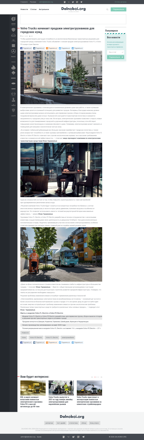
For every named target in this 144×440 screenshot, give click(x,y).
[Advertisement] (61, 358)
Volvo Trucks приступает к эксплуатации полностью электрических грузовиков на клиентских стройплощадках (89, 400)
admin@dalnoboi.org (46, 2)
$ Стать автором (120, 2)
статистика (73, 423)
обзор (84, 423)
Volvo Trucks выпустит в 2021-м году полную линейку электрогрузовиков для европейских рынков (61, 400)
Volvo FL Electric (52, 337)
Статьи (33, 9)
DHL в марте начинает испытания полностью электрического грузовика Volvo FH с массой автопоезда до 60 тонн (31, 402)
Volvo (24, 337)
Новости (24, 9)
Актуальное (44, 9)
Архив (39, 437)
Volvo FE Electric (36, 337)
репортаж (49, 423)
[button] (101, 377)
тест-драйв (61, 423)
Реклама (33, 2)
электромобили (68, 337)
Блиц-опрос (94, 423)
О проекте (24, 2)
